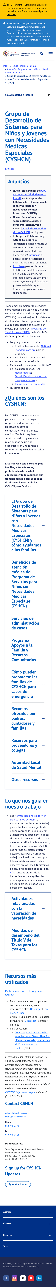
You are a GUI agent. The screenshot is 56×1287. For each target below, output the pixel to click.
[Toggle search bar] (40, 53)
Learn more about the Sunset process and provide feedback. (27, 11)
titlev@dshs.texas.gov (15, 1116)
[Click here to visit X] (23, 1278)
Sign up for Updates (18, 1184)
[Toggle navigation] (50, 53)
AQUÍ (13, 872)
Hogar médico (23, 372)
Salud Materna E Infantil (24, 65)
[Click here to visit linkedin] (39, 1278)
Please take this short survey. (28, 30)
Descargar (36, 1009)
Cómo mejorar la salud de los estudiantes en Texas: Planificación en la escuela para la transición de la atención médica (32, 1040)
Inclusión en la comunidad (30, 384)
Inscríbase (34, 255)
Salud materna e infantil (19, 94)
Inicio (6, 65)
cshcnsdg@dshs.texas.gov (17, 1113)
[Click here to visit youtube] (31, 1278)
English (9, 168)
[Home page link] (19, 53)
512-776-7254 (12, 1135)
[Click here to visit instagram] (14, 1278)
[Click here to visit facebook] (6, 1278)
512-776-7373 (12, 1125)
